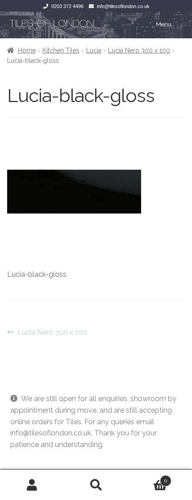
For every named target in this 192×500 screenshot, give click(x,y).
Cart (148, 477)
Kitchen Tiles (60, 50)
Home (27, 50)
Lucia (93, 50)
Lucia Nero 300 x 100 (139, 50)
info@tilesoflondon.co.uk (123, 6)
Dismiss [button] (23, 456)
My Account (32, 485)
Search (96, 485)
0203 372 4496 (67, 6)
